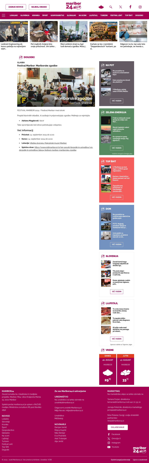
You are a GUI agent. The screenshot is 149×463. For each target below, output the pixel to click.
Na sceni (82, 15)
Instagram (116, 443)
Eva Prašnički (60, 436)
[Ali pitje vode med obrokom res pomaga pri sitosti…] (106, 330)
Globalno (71, 15)
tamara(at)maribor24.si (117, 402)
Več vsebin (116, 101)
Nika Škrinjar (60, 433)
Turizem (104, 15)
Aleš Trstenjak (61, 438)
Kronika (36, 15)
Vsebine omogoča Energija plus (122, 154)
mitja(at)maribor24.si (74, 410)
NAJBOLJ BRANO (39, 7)
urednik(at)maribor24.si (64, 402)
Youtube (115, 447)
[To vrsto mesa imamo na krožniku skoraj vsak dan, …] (106, 311)
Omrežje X (116, 438)
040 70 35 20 (135, 402)
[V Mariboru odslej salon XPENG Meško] (106, 92)
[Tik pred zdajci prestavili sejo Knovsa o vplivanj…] (106, 273)
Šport (45, 15)
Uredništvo (59, 416)
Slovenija (24, 15)
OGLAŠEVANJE (117, 427)
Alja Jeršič (59, 441)
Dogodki (139, 15)
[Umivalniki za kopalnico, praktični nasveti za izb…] (106, 236)
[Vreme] (101, 7)
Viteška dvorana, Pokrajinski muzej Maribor (48, 143)
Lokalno (14, 15)
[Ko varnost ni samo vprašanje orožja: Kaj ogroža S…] (106, 139)
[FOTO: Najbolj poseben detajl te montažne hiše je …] (106, 226)
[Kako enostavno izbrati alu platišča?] (106, 82)
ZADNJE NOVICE (15, 7)
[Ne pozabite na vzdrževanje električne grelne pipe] (106, 217)
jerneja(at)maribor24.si (116, 410)
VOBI (50, 460)
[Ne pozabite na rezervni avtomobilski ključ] (106, 73)
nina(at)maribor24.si (115, 421)
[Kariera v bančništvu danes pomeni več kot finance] (106, 179)
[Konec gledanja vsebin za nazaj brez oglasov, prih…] (106, 283)
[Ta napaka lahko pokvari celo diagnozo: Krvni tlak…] (106, 321)
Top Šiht (129, 15)
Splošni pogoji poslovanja (120, 460)
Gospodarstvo (57, 15)
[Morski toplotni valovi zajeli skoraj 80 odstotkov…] (106, 130)
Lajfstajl (93, 15)
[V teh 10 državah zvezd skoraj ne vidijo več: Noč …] (106, 120)
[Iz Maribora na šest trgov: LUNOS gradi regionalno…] (106, 169)
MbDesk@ (59, 418)
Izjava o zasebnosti (140, 460)
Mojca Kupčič (60, 430)
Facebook (116, 434)
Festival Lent (116, 15)
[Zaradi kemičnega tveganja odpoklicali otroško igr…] (106, 264)
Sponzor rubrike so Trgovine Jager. (121, 344)
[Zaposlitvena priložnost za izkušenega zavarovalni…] (106, 188)
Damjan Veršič (61, 427)
